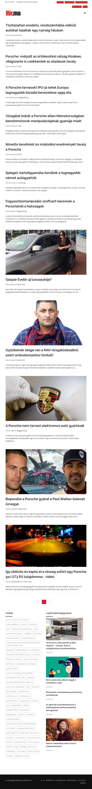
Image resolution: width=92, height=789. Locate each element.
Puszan (9, 756)
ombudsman (16, 705)
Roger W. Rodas (13, 747)
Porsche (24, 624)
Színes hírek (27, 582)
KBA (28, 687)
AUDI (8, 629)
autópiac (37, 633)
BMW (23, 678)
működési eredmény (14, 659)
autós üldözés (33, 751)
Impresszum (50, 780)
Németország (22, 650)
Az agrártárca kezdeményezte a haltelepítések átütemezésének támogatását (61, 707)
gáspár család (12, 696)
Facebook (35, 687)
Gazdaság (21, 183)
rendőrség (11, 751)
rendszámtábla (12, 624)
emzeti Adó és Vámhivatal (22, 629)
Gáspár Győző (12, 710)
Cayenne (10, 737)
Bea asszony (25, 710)
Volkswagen (21, 664)
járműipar (10, 650)
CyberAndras (15, 582)
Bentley (22, 714)
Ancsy (13, 35)
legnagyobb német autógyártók (19, 673)
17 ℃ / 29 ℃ (11, 2)
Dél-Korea (21, 751)
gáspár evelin (25, 696)
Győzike (35, 701)
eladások (27, 633)
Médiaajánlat (72, 780)
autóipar (10, 664)
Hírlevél (83, 783)
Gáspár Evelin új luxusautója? (29, 279)
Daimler (31, 678)
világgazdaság (23, 97)
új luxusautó (24, 701)
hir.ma (13, 780)
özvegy (9, 742)
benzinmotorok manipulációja (18, 655)
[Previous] (40, 602)
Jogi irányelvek (60, 780)
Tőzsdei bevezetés (28, 638)
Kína (36, 629)
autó (8, 620)
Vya (12, 211)
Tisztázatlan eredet (21, 620)
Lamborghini (11, 714)
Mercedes (33, 624)
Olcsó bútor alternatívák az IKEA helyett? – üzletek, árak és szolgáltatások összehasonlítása (61, 646)
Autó (20, 35)
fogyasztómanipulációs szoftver (20, 682)
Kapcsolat (82, 780)
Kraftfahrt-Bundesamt (15, 687)
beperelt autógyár (28, 747)
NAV (8, 705)
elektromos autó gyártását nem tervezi (22, 733)
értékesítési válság (14, 633)
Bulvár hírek (20, 284)
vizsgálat (36, 655)
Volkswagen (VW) (13, 678)
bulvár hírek (24, 691)
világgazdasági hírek (25, 728)
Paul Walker (33, 742)
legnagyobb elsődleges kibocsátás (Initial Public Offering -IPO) (23, 644)
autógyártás (35, 650)
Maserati (30, 714)
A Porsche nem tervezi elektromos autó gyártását (45, 426)
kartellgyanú (12, 668)
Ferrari (26, 705)
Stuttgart (11, 728)
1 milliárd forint (13, 719)
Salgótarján (11, 691)
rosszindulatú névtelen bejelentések (21, 724)
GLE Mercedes (12, 701)
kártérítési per (20, 742)
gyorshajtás (20, 737)
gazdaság (32, 664)
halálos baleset (33, 737)
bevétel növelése (30, 659)
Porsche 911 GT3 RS (21, 756)
